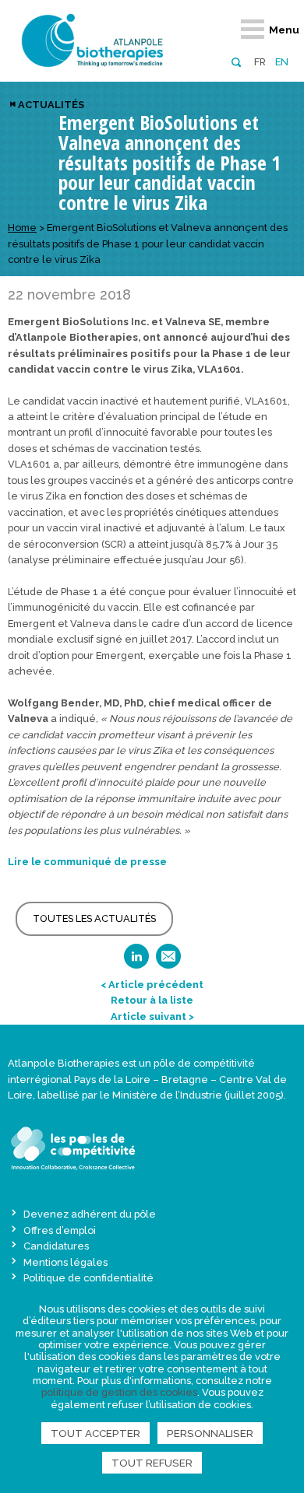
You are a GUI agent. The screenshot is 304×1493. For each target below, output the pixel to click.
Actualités (51, 104)
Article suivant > (152, 1016)
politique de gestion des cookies (119, 1392)
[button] (235, 61)
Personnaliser (210, 1433)
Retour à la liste (152, 1000)
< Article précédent (152, 984)
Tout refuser (152, 1462)
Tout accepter (95, 1433)
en (281, 62)
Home (22, 227)
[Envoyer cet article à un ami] (168, 961)
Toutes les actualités (94, 918)
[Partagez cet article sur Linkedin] (136, 961)
